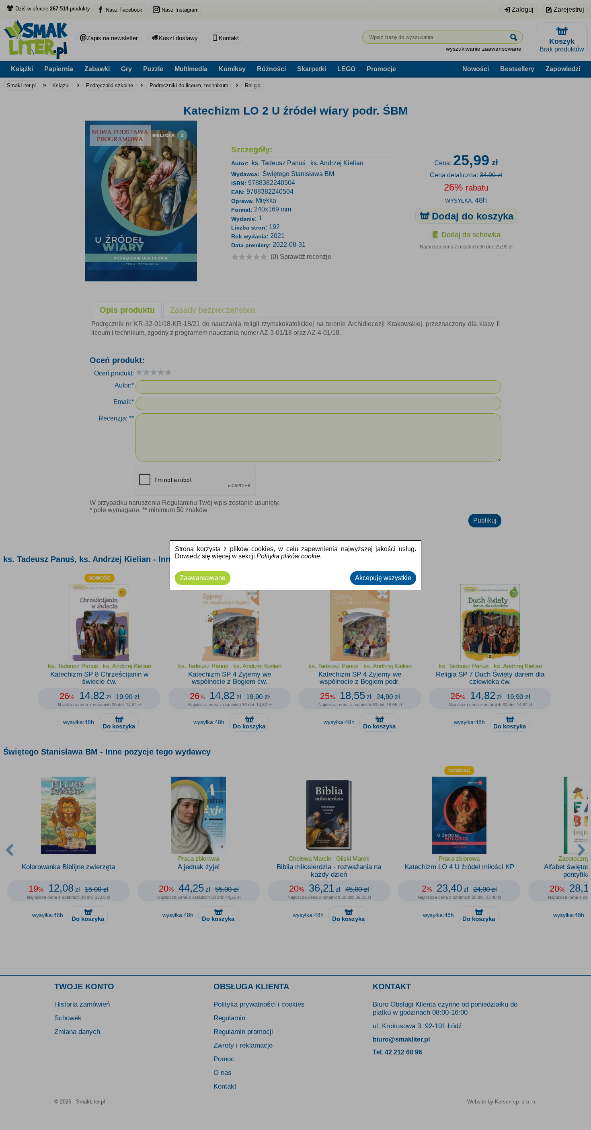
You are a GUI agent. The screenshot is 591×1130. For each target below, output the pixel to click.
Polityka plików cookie (288, 556)
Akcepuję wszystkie (383, 577)
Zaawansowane (203, 577)
